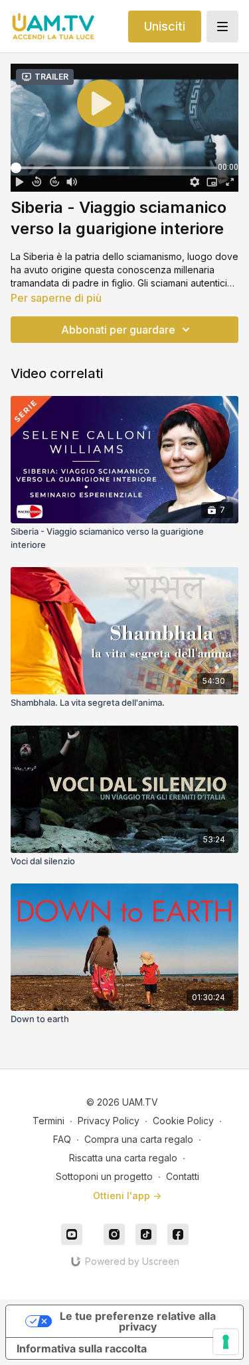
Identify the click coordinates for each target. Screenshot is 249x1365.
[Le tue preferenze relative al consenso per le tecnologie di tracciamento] (225, 1341)
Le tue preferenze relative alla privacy (138, 1321)
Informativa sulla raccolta (82, 1348)
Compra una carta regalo (138, 1139)
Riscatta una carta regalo (123, 1157)
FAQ (62, 1139)
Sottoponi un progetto (104, 1176)
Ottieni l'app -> (127, 1195)
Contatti (182, 1176)
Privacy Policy (108, 1120)
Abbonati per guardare (118, 329)
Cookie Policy (183, 1120)
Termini (48, 1120)
